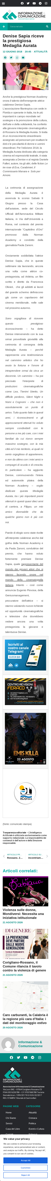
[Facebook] (22, 3)
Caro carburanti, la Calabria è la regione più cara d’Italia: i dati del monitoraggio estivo (25, 1019)
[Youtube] (34, 3)
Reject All (25, 1175)
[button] (3, 3)
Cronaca (33, 1118)
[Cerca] (47, 26)
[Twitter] (28, 3)
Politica (32, 1123)
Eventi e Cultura (36, 1129)
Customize (25, 1168)
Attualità (40, 51)
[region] (25, 1157)
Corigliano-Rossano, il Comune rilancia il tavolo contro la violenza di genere (24, 966)
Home (9, 1112)
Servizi (9, 1123)
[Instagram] (46, 3)
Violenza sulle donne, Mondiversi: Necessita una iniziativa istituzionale (23, 914)
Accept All (25, 1160)
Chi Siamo (11, 1118)
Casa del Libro (13, 1129)
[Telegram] (40, 3)
